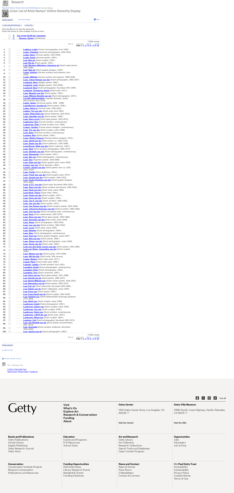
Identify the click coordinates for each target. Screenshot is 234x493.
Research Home (8, 8)
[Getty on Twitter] (203, 398)
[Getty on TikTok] (215, 398)
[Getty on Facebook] (197, 398)
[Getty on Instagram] (209, 398)
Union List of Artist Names (30, 8)
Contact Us (34, 372)
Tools (17, 8)
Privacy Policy (23, 372)
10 (98, 45)
